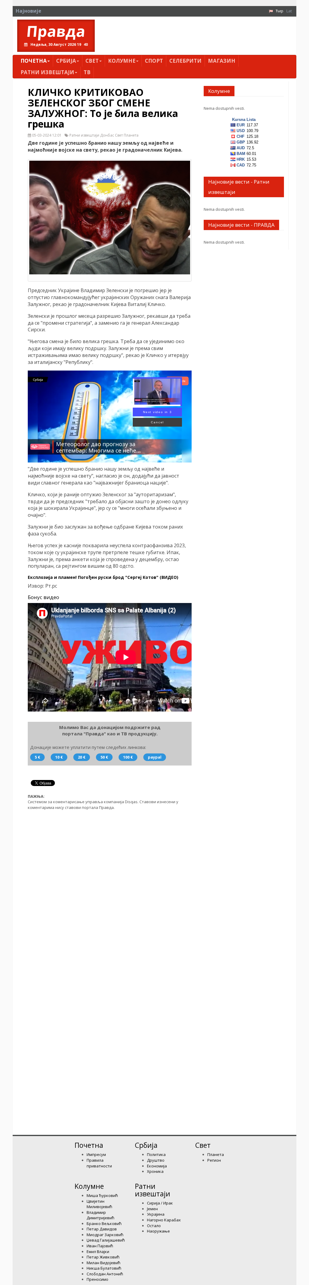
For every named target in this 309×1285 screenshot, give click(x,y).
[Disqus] (110, 891)
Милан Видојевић (103, 1262)
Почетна (34, 60)
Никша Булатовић (104, 1268)
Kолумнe (121, 60)
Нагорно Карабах (164, 1220)
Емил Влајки (98, 1251)
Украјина (155, 1214)
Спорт (154, 60)
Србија (66, 60)
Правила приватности (99, 1163)
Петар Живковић (103, 1257)
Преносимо (97, 1279)
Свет (92, 60)
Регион (214, 1160)
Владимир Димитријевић (100, 1215)
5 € (37, 757)
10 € (59, 757)
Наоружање (158, 1231)
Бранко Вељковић (104, 1223)
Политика (156, 1154)
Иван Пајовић (100, 1246)
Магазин (221, 60)
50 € (104, 757)
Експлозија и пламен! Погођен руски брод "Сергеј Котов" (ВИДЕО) (103, 577)
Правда (56, 31)
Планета (215, 1154)
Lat (289, 11)
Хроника (155, 1171)
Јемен (152, 1208)
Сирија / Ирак (160, 1203)
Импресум (96, 1154)
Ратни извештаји (47, 72)
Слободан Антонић (105, 1274)
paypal (154, 757)
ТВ (87, 72)
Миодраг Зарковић (105, 1234)
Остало (154, 1225)
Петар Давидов (102, 1229)
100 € (128, 757)
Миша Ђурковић (102, 1195)
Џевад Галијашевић (106, 1240)
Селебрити (185, 60)
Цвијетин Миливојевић (99, 1204)
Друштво (155, 1160)
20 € (81, 757)
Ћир (279, 11)
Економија (157, 1166)
